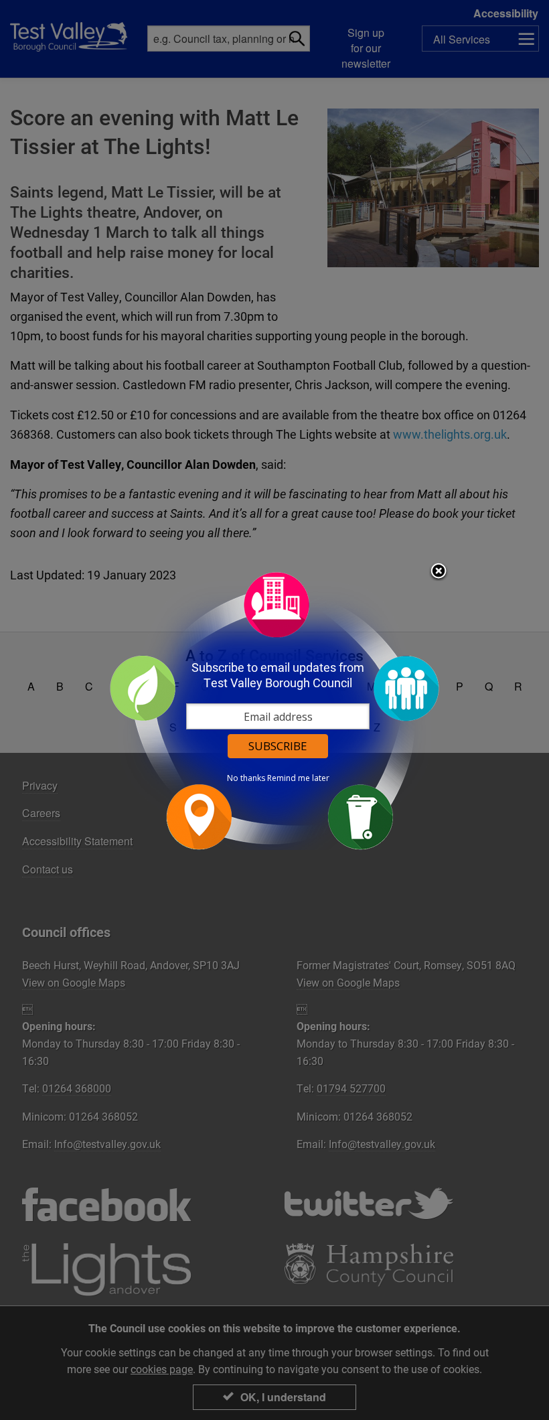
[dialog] (274, 710)
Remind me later (298, 778)
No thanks (246, 778)
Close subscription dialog (438, 572)
